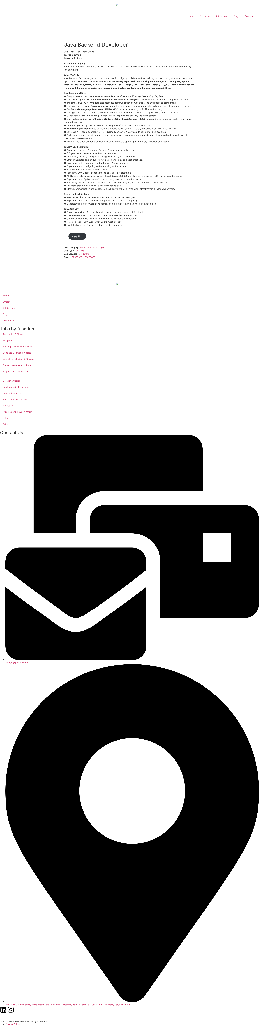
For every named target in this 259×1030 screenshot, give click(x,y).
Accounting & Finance (14, 334)
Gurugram (84, 254)
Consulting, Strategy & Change (18, 359)
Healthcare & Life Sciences (16, 387)
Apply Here (77, 236)
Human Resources (12, 393)
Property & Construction (15, 371)
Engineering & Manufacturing (17, 365)
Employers (204, 16)
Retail (5, 418)
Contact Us (250, 16)
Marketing (8, 405)
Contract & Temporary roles (17, 352)
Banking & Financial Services (17, 346)
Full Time (79, 250)
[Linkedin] (3, 1009)
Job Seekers (222, 16)
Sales (5, 424)
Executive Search (11, 380)
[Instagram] (10, 1009)
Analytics (7, 340)
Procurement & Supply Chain (17, 411)
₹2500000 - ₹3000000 (83, 257)
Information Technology (92, 247)
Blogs (236, 16)
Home (191, 16)
